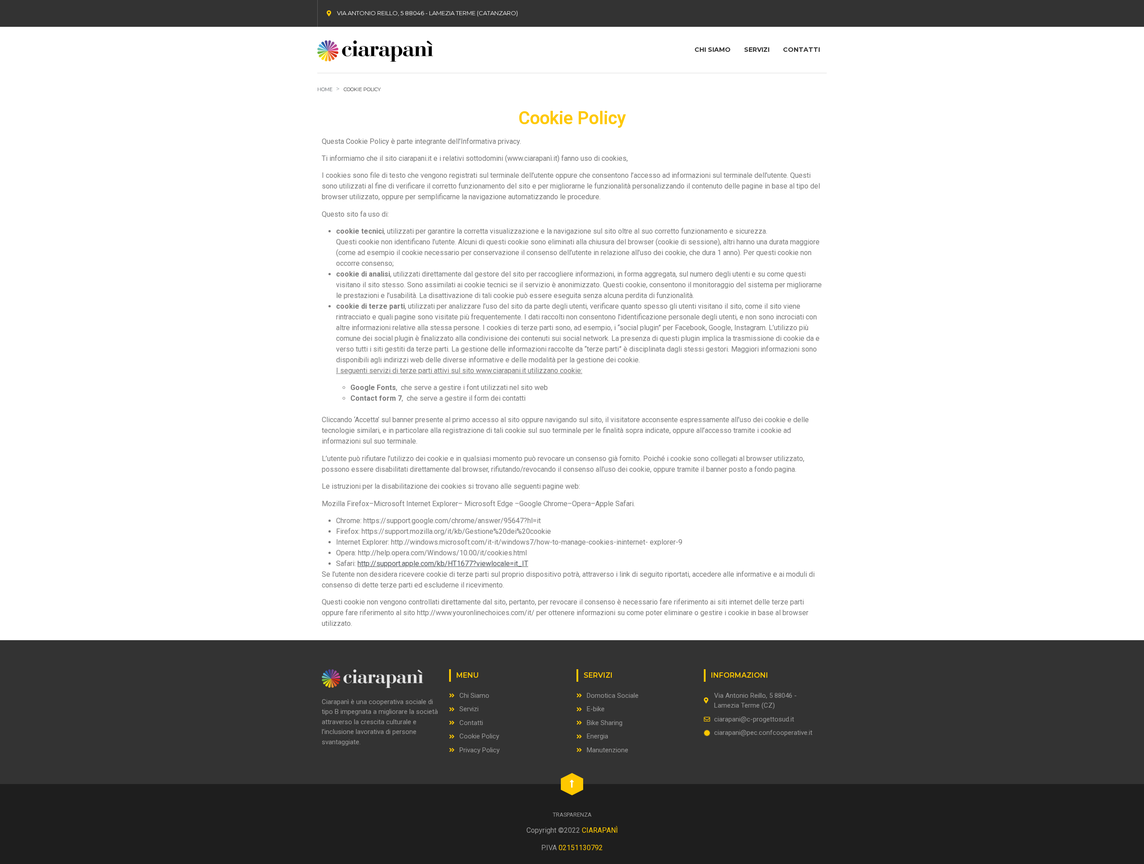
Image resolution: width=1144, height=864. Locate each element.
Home (324, 89)
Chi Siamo (712, 50)
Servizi (757, 50)
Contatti (801, 50)
